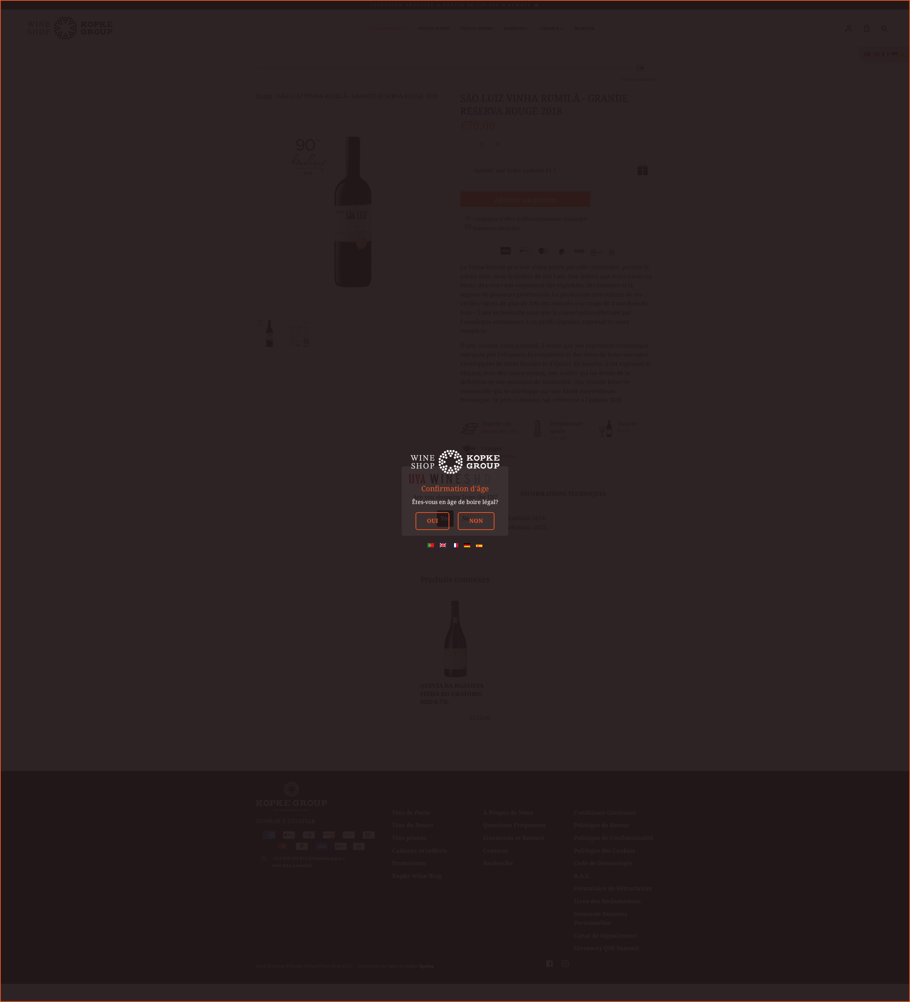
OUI (432, 521)
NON (476, 521)
